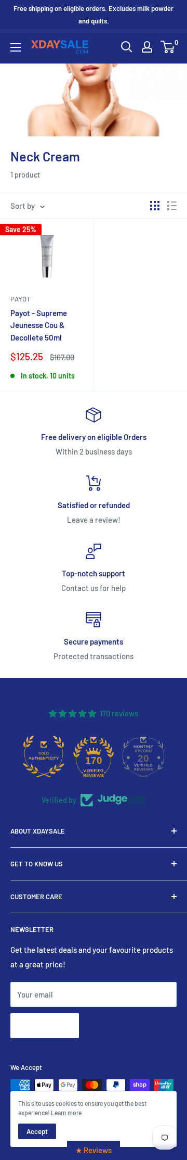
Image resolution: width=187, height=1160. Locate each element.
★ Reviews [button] (93, 1150)
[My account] (147, 47)
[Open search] (126, 47)
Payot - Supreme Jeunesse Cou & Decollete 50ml (38, 325)
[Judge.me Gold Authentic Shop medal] (43, 756)
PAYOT (20, 299)
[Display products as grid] (154, 205)
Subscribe (44, 1025)
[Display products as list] (172, 205)
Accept (37, 1131)
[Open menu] (15, 47)
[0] (168, 47)
